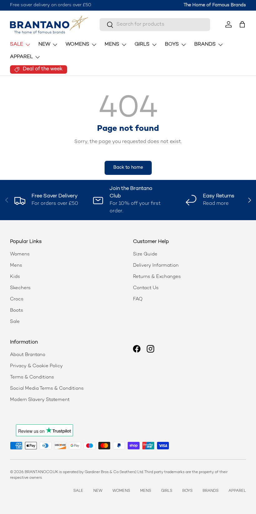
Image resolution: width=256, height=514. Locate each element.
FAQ (138, 299)
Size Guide (145, 254)
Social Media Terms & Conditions (47, 388)
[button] (242, 24)
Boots (16, 310)
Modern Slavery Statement (40, 399)
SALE (78, 491)
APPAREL (237, 491)
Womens (20, 254)
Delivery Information (156, 265)
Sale (15, 321)
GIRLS (166, 491)
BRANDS (211, 491)
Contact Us (146, 287)
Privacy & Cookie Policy (36, 365)
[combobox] (155, 24)
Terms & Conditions (32, 377)
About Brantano (27, 354)
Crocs (16, 299)
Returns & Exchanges (157, 276)
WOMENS (121, 491)
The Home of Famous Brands (215, 5)
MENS (145, 491)
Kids (15, 276)
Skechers (20, 287)
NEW (97, 491)
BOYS (187, 491)
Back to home (128, 167)
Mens (16, 265)
